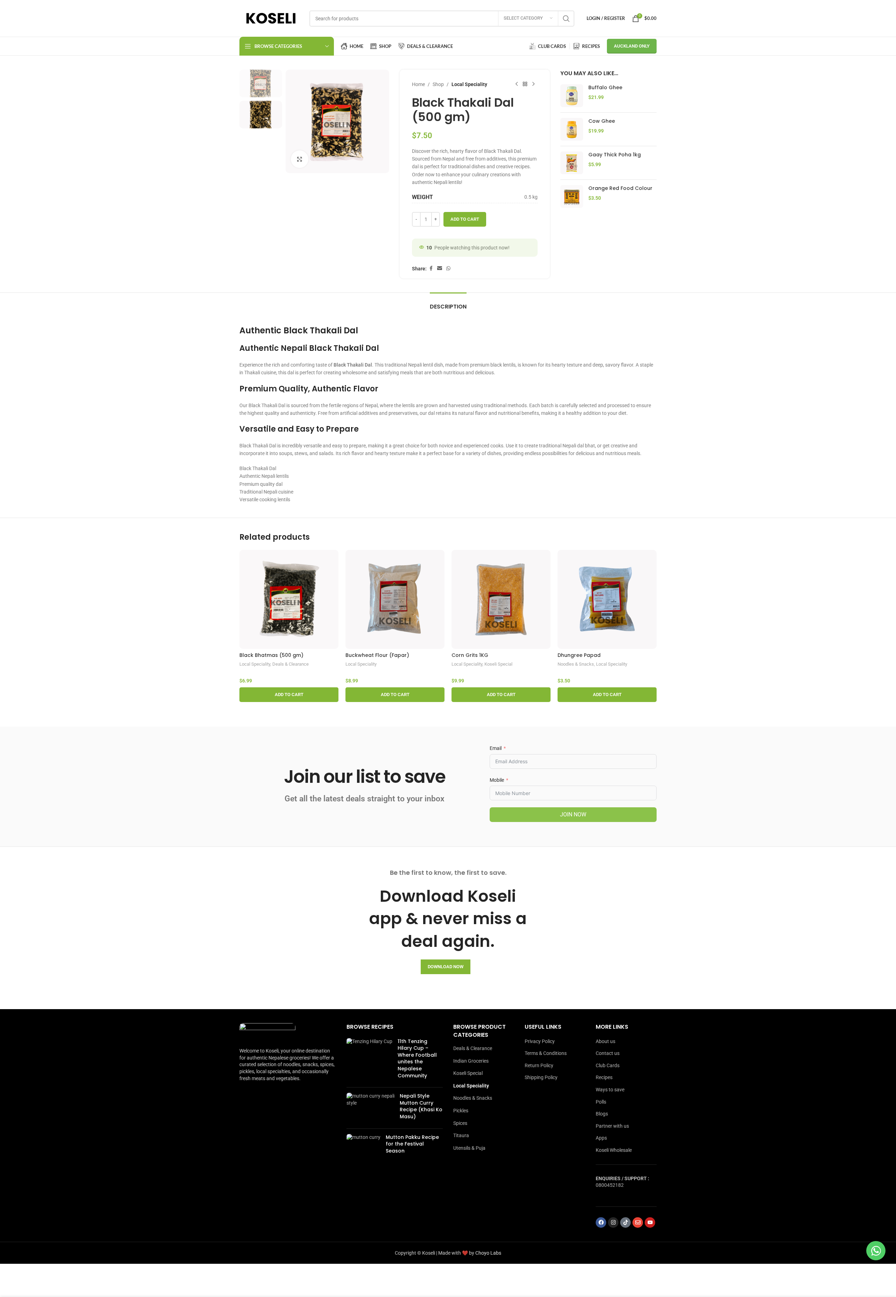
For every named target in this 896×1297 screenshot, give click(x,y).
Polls (601, 1102)
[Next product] (533, 84)
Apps (601, 1138)
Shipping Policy (541, 1077)
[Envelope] (637, 1222)
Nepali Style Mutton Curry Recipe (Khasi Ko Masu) (421, 1106)
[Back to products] (525, 84)
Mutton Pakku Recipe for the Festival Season (412, 1144)
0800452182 (610, 1185)
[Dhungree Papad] (607, 599)
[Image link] (267, 1031)
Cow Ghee (601, 121)
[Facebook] (601, 1222)
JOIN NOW (573, 814)
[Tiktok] (625, 1222)
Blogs (602, 1114)
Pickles (460, 1110)
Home (418, 84)
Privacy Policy (540, 1041)
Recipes (604, 1077)
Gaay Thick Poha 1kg (614, 154)
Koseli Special (498, 664)
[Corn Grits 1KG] (501, 599)
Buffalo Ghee (605, 87)
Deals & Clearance (290, 664)
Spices (460, 1123)
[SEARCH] (566, 18)
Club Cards (608, 1065)
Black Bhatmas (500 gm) (271, 655)
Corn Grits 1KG (469, 655)
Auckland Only (632, 46)
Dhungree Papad (579, 655)
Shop (438, 84)
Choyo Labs (488, 1253)
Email (496, 748)
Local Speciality (469, 84)
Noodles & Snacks (576, 664)
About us (605, 1041)
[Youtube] (650, 1222)
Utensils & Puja (469, 1148)
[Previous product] (516, 84)
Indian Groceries (471, 1061)
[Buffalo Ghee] (571, 95)
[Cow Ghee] (571, 129)
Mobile (497, 780)
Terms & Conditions (546, 1053)
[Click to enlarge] (299, 159)
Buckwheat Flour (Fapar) (377, 655)
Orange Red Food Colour (620, 188)
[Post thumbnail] (369, 1060)
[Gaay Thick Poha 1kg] (571, 162)
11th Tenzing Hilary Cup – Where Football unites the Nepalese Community (417, 1058)
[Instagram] (613, 1222)
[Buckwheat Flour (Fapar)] (394, 599)
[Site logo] (270, 18)
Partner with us (612, 1126)
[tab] (448, 303)
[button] (288, 694)
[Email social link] (439, 268)
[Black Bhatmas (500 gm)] (288, 599)
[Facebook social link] (431, 268)
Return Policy (539, 1065)
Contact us (608, 1053)
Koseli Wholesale (614, 1150)
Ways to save (610, 1089)
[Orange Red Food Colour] (571, 196)
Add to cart (464, 219)
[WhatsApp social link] (448, 268)
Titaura (461, 1135)
